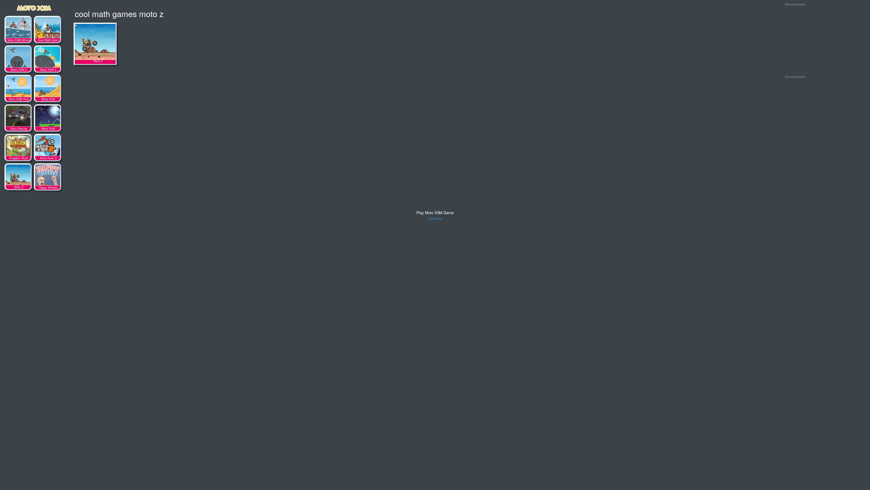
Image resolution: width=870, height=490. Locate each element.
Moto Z (18, 175)
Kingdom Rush (18, 146)
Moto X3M (47, 87)
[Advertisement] (795, 40)
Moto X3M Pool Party (18, 87)
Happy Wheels (47, 175)
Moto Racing (18, 116)
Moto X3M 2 (18, 57)
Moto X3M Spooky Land (47, 116)
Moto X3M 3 (47, 57)
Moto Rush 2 (47, 146)
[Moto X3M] (34, 7)
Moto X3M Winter (18, 28)
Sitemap (435, 218)
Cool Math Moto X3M (47, 28)
